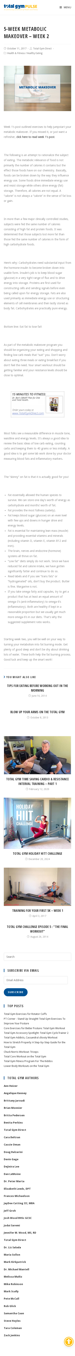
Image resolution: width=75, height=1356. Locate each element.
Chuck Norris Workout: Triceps (21, 1051)
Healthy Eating (34, 53)
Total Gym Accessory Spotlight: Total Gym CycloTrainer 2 (36, 1032)
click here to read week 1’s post (35, 137)
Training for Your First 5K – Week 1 (37, 910)
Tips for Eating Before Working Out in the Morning (37, 688)
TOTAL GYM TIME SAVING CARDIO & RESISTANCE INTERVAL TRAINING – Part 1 (37, 781)
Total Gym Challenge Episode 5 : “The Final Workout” (37, 928)
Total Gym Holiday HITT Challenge (37, 853)
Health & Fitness (16, 53)
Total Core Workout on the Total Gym (25, 1056)
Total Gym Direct (42, 48)
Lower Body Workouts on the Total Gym (26, 1065)
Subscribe (16, 992)
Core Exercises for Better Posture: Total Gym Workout (34, 1028)
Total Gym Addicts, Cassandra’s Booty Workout (30, 1037)
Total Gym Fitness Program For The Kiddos (28, 1061)
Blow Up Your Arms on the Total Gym (37, 712)
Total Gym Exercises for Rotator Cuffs (25, 1013)
